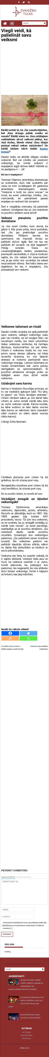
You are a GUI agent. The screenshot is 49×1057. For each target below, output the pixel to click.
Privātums (26, 1038)
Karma (5, 388)
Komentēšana (26, 1035)
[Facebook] (10, 633)
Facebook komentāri (23, 877)
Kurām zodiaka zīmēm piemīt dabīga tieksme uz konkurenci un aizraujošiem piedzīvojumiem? (25, 984)
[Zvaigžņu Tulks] (5, 23)
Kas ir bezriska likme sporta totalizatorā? (31, 1016)
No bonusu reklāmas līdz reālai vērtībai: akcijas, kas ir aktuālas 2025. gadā (26, 1002)
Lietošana (26, 1032)
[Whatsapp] (28, 638)
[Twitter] (28, 633)
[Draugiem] (10, 638)
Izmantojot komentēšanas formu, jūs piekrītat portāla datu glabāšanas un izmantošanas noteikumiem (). (25, 925)
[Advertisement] (24, 69)
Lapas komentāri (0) (8, 877)
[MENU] (12, 23)
